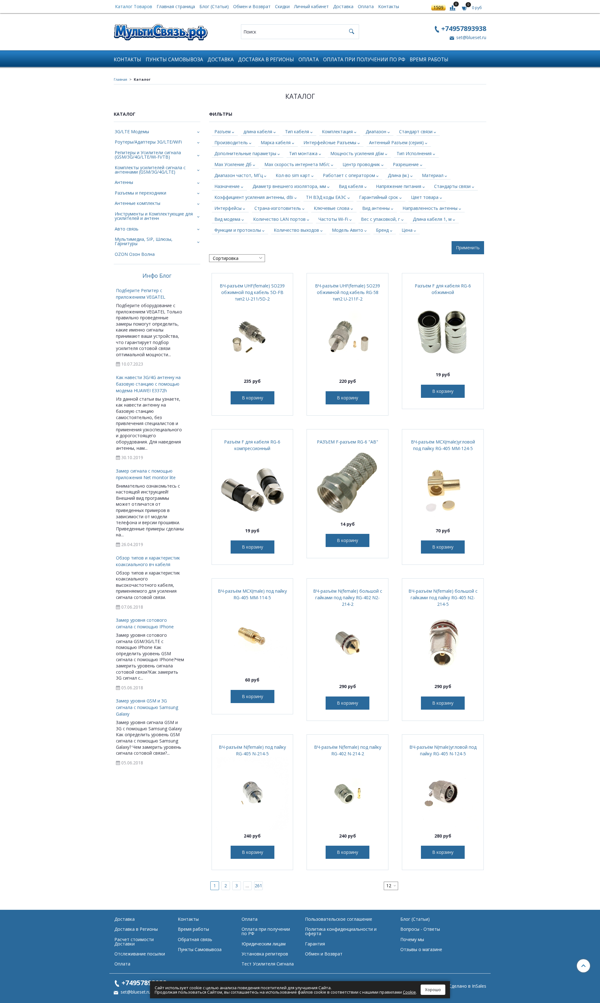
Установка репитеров (265, 954)
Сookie (409, 992)
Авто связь (126, 229)
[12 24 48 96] (391, 886)
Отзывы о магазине (421, 949)
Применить (468, 248)
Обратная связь (195, 939)
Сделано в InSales (467, 986)
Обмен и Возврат (252, 6)
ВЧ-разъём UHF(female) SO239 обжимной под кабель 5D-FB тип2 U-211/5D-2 (252, 292)
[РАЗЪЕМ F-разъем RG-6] (347, 481)
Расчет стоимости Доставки (134, 941)
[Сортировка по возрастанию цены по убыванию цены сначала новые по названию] (237, 258)
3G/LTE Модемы (132, 131)
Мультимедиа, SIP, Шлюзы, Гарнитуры (143, 241)
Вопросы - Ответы (420, 929)
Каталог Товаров (133, 6)
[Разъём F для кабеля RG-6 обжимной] (443, 332)
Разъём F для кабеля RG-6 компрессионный (252, 445)
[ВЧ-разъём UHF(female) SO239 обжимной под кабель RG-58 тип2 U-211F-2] (347, 338)
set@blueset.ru (470, 37)
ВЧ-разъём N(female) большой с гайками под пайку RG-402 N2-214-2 (347, 597)
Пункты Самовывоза (174, 59)
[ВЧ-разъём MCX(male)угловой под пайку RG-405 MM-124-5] (443, 488)
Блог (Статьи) (214, 6)
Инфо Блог (157, 276)
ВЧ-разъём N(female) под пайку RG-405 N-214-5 (252, 750)
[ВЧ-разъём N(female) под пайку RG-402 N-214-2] (347, 793)
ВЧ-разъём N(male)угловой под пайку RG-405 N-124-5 (443, 750)
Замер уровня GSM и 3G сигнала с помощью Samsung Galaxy (147, 707)
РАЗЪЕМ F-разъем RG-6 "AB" (347, 442)
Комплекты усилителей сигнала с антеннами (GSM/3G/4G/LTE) (150, 170)
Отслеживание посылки (139, 954)
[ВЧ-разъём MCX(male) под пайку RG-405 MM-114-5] (252, 637)
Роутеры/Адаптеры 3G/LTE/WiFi (148, 142)
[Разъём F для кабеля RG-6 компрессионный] (252, 488)
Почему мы (412, 939)
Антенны (124, 182)
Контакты (388, 6)
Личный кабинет (311, 6)
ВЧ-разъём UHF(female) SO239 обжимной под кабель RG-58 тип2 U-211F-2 (347, 292)
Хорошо (433, 989)
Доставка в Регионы (266, 59)
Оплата (366, 6)
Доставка (343, 6)
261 (258, 886)
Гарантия (315, 944)
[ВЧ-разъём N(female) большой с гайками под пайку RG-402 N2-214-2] (347, 643)
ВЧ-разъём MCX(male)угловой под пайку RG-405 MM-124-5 (443, 445)
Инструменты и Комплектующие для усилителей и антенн (154, 216)
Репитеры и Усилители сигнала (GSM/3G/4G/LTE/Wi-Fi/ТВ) (148, 154)
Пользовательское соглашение (338, 919)
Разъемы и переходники (140, 193)
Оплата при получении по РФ (364, 59)
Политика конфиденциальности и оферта (341, 931)
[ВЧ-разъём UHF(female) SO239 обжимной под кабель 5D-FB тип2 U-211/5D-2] (252, 338)
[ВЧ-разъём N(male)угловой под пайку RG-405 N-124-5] (443, 793)
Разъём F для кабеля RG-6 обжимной (443, 289)
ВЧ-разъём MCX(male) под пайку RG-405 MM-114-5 (252, 594)
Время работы (429, 59)
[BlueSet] (161, 30)
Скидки (282, 6)
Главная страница (176, 6)
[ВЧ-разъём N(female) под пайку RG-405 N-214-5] (252, 793)
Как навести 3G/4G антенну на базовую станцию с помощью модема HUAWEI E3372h (148, 383)
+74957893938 (463, 28)
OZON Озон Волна (135, 254)
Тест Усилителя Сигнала (268, 964)
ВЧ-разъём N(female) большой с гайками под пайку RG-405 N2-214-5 (443, 597)
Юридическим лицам (264, 944)
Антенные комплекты (137, 203)
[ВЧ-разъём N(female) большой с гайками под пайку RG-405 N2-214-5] (443, 643)
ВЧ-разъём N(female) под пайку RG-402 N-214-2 (347, 750)
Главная (120, 79)
